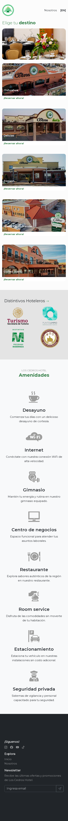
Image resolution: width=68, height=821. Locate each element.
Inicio (8, 759)
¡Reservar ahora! (14, 98)
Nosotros (50, 10)
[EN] (63, 10)
